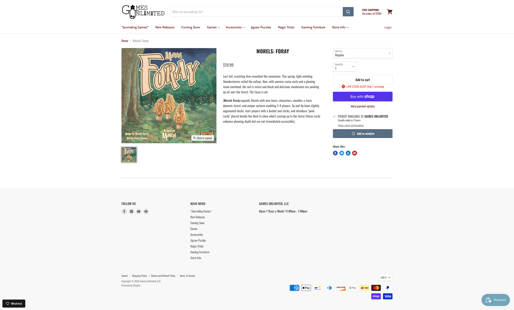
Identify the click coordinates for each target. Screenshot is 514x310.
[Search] (348, 11)
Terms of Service (187, 276)
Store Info (339, 27)
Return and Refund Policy (163, 276)
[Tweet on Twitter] (341, 153)
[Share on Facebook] (335, 153)
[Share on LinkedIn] (348, 153)
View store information (351, 125)
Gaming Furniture (313, 27)
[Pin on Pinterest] (354, 153)
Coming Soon (190, 27)
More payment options (363, 106)
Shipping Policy (139, 276)
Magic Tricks (286, 27)
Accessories (234, 27)
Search (124, 276)
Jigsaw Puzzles (261, 27)
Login (388, 27)
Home (124, 40)
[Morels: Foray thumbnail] (129, 155)
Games (212, 27)
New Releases (164, 27)
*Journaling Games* (135, 27)
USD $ (384, 277)
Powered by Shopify (130, 285)
